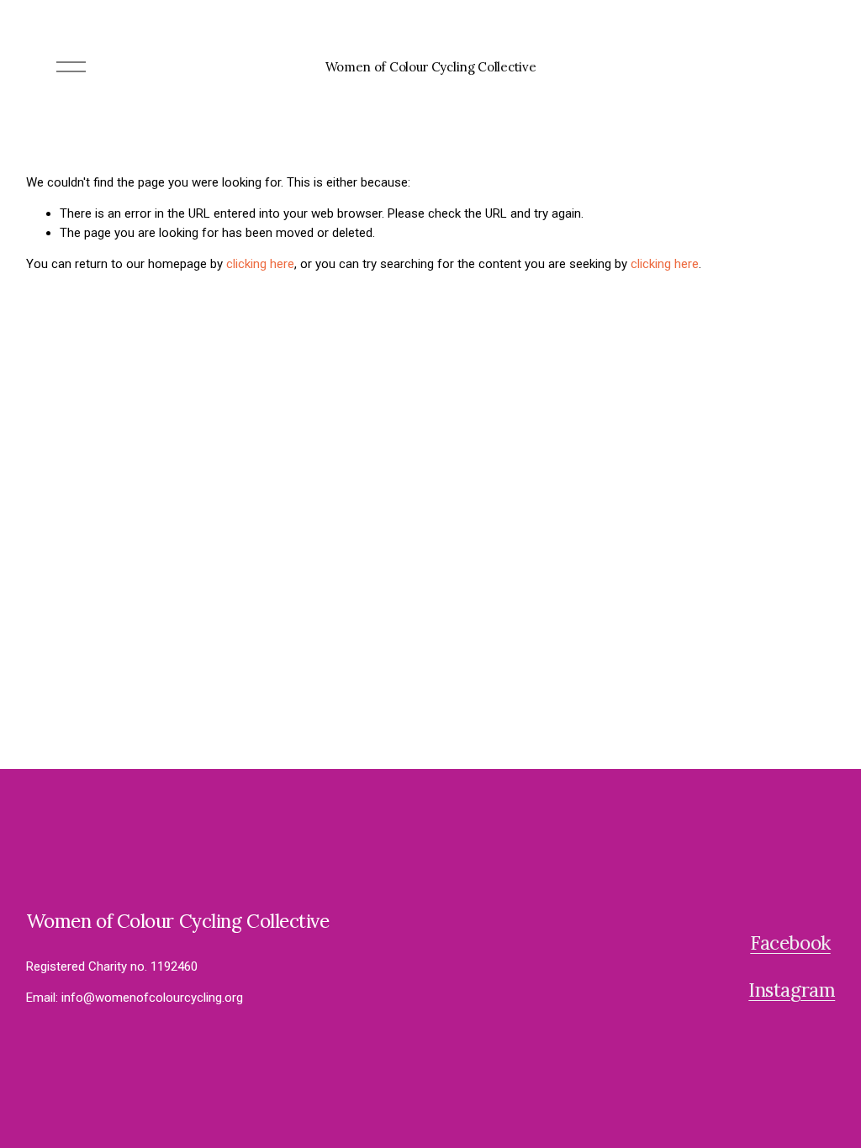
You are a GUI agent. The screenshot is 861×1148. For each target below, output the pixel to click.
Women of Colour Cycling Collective (430, 67)
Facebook (790, 943)
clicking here (260, 263)
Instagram (791, 990)
